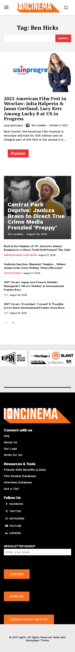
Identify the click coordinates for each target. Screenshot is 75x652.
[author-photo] (28, 125)
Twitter (15, 511)
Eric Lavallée (39, 125)
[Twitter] (6, 511)
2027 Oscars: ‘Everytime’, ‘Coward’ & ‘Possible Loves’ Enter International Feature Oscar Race (34, 306)
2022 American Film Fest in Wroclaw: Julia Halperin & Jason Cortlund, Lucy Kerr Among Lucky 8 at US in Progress (35, 108)
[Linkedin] (6, 533)
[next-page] (12, 323)
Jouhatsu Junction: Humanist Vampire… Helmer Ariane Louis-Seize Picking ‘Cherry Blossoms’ (35, 266)
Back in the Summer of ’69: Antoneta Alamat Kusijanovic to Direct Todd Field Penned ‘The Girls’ (37, 248)
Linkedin (15, 533)
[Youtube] (6, 526)
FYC (6, 295)
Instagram (16, 518)
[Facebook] (6, 504)
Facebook (16, 503)
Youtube (15, 525)
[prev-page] (6, 323)
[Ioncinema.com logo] (38, 7)
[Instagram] (6, 518)
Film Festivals (13, 125)
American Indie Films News (20, 255)
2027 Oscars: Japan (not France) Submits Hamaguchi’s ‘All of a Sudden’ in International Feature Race (34, 285)
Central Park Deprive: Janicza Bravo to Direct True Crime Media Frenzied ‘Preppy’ (36, 216)
